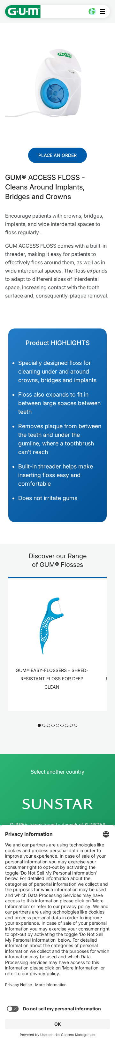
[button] (39, 725)
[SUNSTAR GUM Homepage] (23, 11)
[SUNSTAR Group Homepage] (57, 804)
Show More (54, 703)
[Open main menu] (104, 11)
